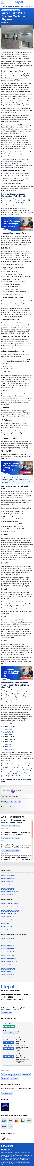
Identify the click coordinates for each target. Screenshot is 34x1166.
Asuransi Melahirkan (7, 920)
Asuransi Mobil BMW (7, 978)
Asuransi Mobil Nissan (7, 948)
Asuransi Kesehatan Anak (9, 913)
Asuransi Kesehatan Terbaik (9, 903)
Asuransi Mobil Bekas (7, 888)
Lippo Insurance (8, 731)
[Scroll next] (32, 860)
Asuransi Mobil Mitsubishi (9, 961)
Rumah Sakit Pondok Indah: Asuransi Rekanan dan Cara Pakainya (15, 834)
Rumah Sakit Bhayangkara (19, 772)
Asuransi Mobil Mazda (7, 952)
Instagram (17, 1074)
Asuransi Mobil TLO (7, 881)
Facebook (7, 1074)
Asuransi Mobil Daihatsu (8, 958)
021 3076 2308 (9, 1048)
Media (3, 6)
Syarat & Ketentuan (7, 1145)
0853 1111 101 (8, 1093)
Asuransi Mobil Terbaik (8, 875)
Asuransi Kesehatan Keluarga (10, 910)
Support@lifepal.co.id (11, 1033)
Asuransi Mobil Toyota (8, 938)
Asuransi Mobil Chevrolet (8, 974)
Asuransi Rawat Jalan (7, 916)
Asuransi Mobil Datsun (8, 968)
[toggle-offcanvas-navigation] (2, 2)
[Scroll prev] (32, 820)
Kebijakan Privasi (6, 1149)
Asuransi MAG (7, 724)
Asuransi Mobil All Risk (8, 878)
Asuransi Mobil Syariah (8, 885)
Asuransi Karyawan (7, 930)
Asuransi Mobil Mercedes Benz (10, 965)
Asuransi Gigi (5, 923)
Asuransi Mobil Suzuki (7, 945)
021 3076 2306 (9, 1042)
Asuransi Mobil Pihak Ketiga (9, 891)
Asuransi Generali (8, 749)
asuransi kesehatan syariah (9, 481)
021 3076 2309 (9, 1056)
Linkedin (14, 1078)
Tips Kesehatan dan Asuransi (12, 6)
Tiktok (6, 1078)
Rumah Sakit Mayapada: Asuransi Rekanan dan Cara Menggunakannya (15, 858)
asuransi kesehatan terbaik (12, 478)
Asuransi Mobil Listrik (7, 895)
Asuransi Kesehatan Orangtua (10, 907)
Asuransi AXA (7, 744)
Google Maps (8, 1012)
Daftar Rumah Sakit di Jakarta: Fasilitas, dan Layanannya (13, 821)
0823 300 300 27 (9, 1026)
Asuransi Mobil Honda (7, 942)
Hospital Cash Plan (6, 926)
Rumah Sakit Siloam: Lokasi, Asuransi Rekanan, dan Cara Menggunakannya (16, 846)
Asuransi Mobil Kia (6, 971)
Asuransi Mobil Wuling (7, 955)
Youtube (27, 1074)
